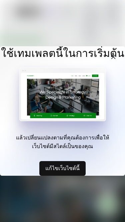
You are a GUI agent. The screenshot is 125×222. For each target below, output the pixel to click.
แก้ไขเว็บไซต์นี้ (62, 168)
